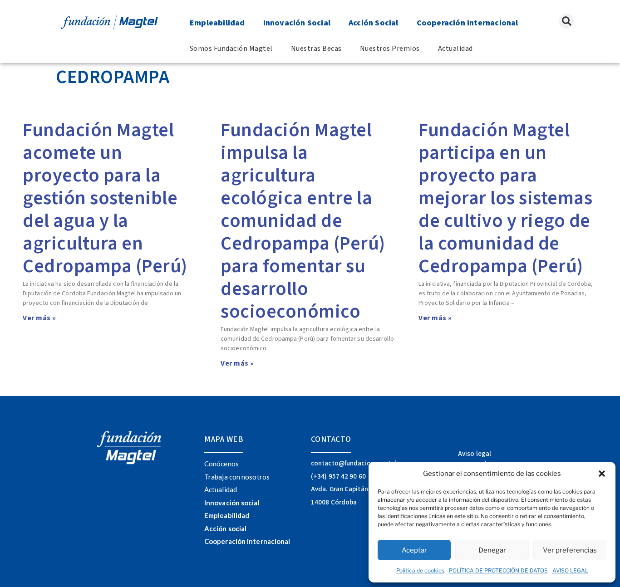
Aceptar (414, 550)
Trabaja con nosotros (237, 477)
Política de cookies (420, 570)
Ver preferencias (570, 550)
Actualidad (455, 49)
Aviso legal (474, 454)
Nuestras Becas (316, 49)
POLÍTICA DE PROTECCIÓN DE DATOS (498, 570)
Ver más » (39, 318)
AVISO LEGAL (570, 570)
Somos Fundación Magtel (231, 49)
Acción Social (374, 23)
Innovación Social (296, 23)
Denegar (492, 550)
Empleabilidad (217, 23)
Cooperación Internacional (467, 23)
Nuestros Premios (390, 49)
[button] (601, 473)
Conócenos (221, 464)
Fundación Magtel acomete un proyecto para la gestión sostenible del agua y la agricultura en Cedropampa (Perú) (105, 198)
